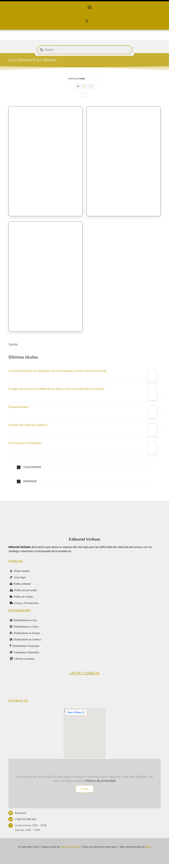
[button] (84, 467)
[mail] (90, 856)
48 (84, 86)
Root (148, 846)
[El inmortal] (45, 273)
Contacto (20, 813)
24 (78, 86)
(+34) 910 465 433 (25, 819)
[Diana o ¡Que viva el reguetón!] (123, 158)
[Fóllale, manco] (45, 158)
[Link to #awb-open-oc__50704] (89, 7)
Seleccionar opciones (28, 203)
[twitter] (78, 856)
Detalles (70, 203)
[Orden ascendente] (99, 78)
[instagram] (84, 856)
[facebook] (72, 856)
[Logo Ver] (84, 512)
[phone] (96, 856)
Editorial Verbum (84, 539)
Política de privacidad (100, 781)
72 (91, 86)
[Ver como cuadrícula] (84, 94)
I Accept (84, 789)
